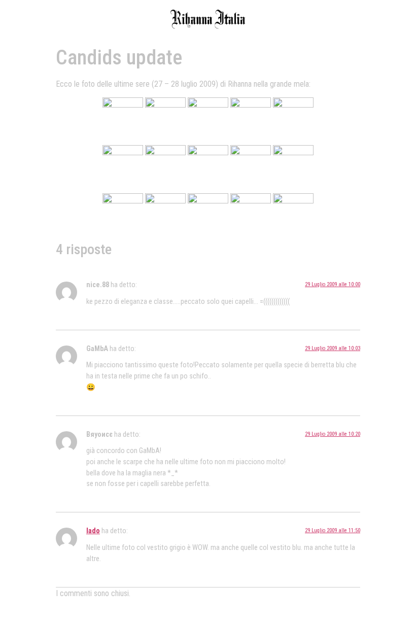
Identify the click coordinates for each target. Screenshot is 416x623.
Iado (93, 531)
